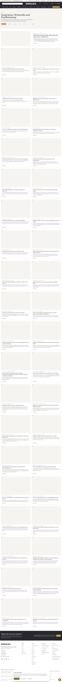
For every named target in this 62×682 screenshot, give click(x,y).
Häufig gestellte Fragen (45, 645)
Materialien (53, 651)
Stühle (7, 6)
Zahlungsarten (44, 650)
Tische (10, 6)
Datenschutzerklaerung (17, 676)
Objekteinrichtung (55, 648)
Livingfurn (33, 657)
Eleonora (33, 653)
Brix (32, 659)
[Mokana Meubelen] (31, 4)
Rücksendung (44, 648)
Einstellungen (30, 678)
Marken (23, 645)
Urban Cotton (34, 662)
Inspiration (49, 6)
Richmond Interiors (34, 645)
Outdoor (30, 6)
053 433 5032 (3, 650)
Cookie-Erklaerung (43, 675)
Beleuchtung (19, 6)
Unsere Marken (54, 654)
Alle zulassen (16, 678)
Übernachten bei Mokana (55, 657)
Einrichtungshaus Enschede (56, 656)
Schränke (14, 6)
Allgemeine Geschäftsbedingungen (45, 652)
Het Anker (33, 650)
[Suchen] (22, 4)
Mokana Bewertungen (55, 659)
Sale (34, 6)
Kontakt (43, 654)
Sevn (32, 648)
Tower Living (33, 656)
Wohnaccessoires (25, 6)
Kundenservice (55, 0)
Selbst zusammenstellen (55, 645)
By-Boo (33, 654)
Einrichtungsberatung (55, 650)
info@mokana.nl (3, 651)
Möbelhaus (59, 0)
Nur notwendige (23, 678)
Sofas (3, 6)
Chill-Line (33, 651)
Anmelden (58, 635)
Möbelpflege (54, 653)
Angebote (37, 6)
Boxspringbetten (43, 6)
